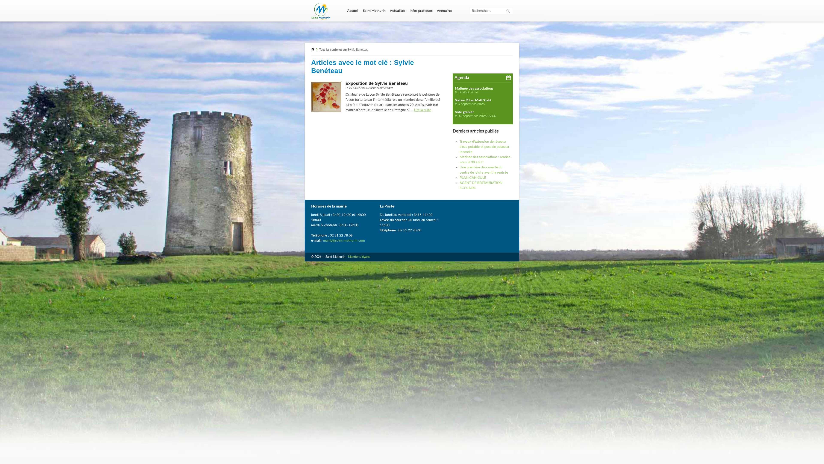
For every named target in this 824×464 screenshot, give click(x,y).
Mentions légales (359, 256)
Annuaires (444, 10)
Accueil (353, 10)
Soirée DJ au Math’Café (473, 100)
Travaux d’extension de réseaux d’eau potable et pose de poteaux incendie (484, 147)
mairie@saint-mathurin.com (344, 240)
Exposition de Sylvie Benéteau (376, 83)
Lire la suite (422, 110)
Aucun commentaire (380, 88)
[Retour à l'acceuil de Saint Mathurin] (313, 49)
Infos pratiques (421, 10)
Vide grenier (464, 112)
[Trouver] (508, 12)
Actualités (397, 10)
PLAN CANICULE (473, 177)
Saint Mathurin (374, 10)
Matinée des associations (474, 88)
